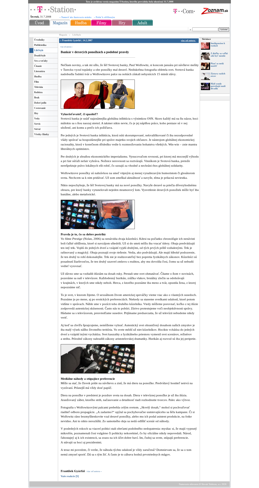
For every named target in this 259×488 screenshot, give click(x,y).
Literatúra (39, 71)
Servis (37, 123)
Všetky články (41, 134)
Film (36, 81)
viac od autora (188, 40)
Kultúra (38, 92)
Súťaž (37, 129)
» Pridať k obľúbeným (104, 17)
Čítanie (38, 66)
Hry (36, 113)
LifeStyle (76, 35)
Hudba (37, 76)
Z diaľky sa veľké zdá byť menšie (219, 54)
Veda (36, 118)
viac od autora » (66, 47)
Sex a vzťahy (41, 60)
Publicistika (40, 45)
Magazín (63, 35)
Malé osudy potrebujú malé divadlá (218, 86)
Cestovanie (40, 108)
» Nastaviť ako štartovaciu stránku (75, 17)
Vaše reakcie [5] (70, 476)
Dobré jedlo (40, 102)
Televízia (38, 87)
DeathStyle (40, 55)
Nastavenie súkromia (188, 484)
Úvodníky (39, 39)
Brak (36, 97)
